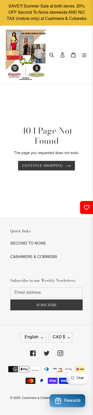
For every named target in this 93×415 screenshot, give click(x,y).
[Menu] (84, 55)
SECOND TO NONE (28, 243)
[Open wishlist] (86, 207)
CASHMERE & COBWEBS (33, 257)
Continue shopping (42, 165)
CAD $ (59, 337)
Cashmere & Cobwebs (38, 398)
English (31, 337)
